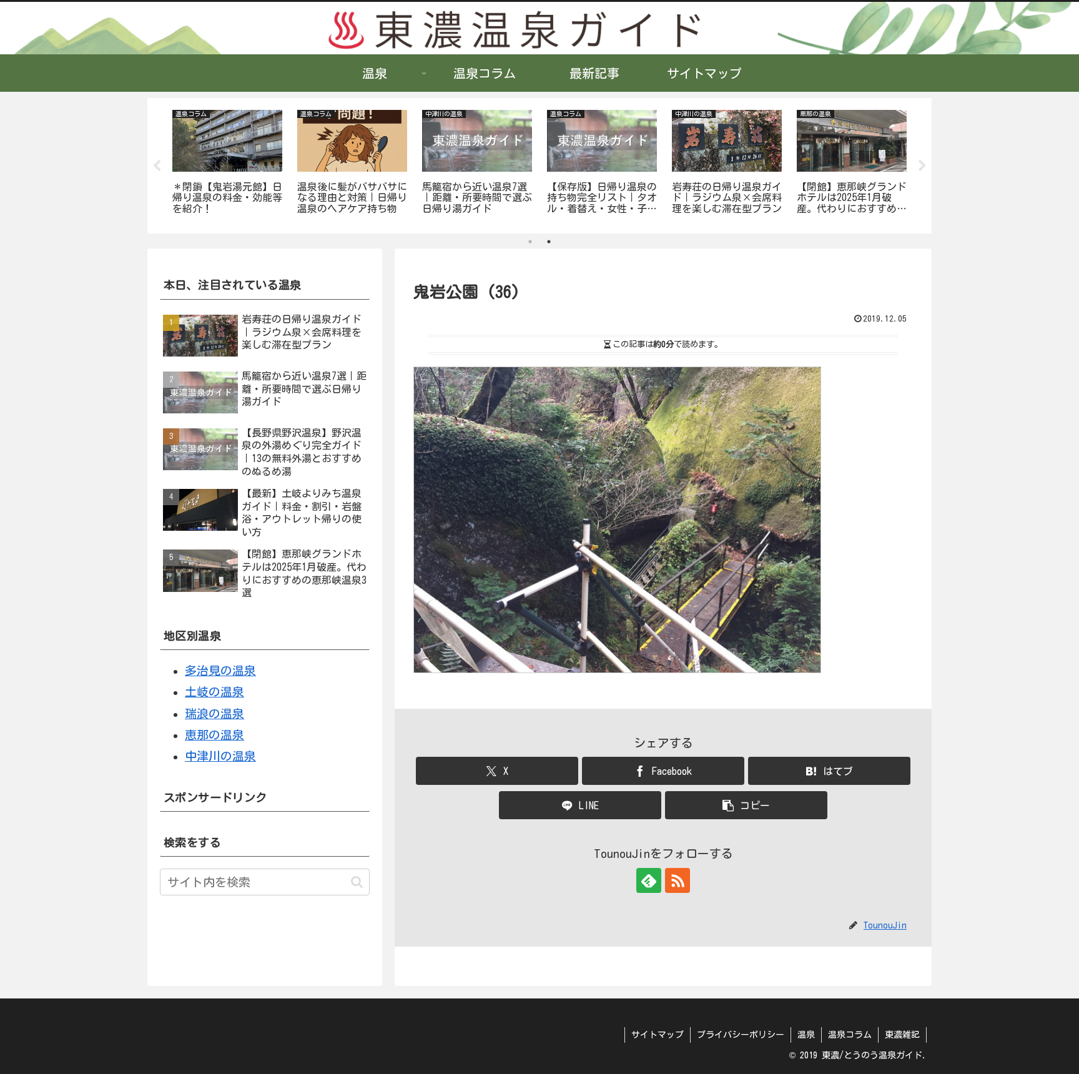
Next (922, 166)
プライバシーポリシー (740, 1034)
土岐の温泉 (214, 691)
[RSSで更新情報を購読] (677, 880)
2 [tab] (549, 241)
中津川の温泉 (220, 756)
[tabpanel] (227, 164)
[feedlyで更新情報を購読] (648, 880)
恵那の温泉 (214, 735)
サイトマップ (657, 1034)
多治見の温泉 (220, 670)
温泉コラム (850, 1034)
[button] (746, 805)
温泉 (806, 1034)
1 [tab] (530, 241)
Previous (156, 166)
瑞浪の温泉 (214, 713)
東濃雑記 (902, 1034)
